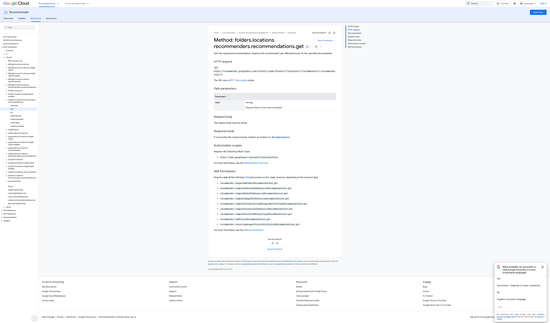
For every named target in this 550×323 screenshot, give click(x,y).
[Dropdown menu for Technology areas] (58, 3)
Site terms (71, 317)
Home (216, 33)
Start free (538, 12)
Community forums (178, 287)
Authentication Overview (256, 163)
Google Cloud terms (87, 317)
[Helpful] (330, 33)
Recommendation (281, 137)
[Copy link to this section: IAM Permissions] (238, 171)
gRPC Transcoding (237, 80)
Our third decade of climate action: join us (117, 317)
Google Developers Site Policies (254, 264)
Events (426, 291)
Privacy (60, 317)
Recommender (19, 12)
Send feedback (325, 40)
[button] (18, 47)
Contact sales (48, 300)
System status (175, 300)
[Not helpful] (334, 33)
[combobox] (479, 3)
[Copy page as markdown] (316, 46)
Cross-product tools (75, 3)
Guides (21, 18)
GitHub (299, 287)
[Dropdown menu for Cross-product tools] (88, 3)
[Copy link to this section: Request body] (235, 117)
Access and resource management (253, 33)
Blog (425, 287)
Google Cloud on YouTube (434, 300)
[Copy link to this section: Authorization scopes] (244, 145)
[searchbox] (19, 27)
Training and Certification (307, 305)
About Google (48, 317)
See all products (49, 287)
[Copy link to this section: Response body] (237, 131)
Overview (8, 18)
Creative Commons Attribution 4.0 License (285, 261)
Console (504, 3)
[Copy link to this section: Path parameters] (239, 89)
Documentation (229, 33)
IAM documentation (253, 230)
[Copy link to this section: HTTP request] (235, 62)
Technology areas (46, 3)
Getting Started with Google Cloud (311, 291)
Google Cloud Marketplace (54, 296)
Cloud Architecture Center (308, 300)
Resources (51, 18)
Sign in (543, 3)
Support (172, 291)
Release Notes (175, 296)
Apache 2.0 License (216, 264)
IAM (247, 177)
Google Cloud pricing (51, 291)
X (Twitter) (428, 296)
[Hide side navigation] (34, 318)
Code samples (302, 296)
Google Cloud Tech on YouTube (437, 305)
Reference (36, 18)
